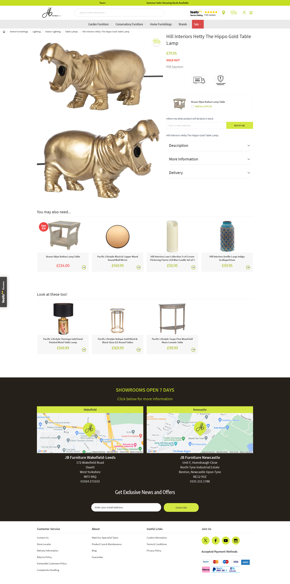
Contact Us (43, 537)
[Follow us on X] (206, 541)
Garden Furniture (98, 24)
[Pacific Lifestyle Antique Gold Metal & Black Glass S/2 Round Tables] (117, 319)
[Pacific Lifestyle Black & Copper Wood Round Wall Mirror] (117, 236)
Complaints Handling (48, 570)
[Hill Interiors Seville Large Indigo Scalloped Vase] (227, 236)
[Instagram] (236, 541)
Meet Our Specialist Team (105, 537)
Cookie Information (157, 537)
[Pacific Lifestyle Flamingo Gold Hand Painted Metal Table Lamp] (63, 319)
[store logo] (51, 12)
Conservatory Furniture (130, 24)
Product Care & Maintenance (107, 544)
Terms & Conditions (157, 544)
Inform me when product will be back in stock (189, 118)
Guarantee (97, 557)
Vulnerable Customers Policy (52, 563)
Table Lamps (71, 31)
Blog (94, 550)
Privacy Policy (154, 550)
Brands (183, 24)
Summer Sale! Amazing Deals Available (145, 2)
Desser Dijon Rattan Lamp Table (208, 101)
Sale (196, 24)
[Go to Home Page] (4, 31)
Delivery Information (47, 550)
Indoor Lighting (53, 31)
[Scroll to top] (281, 561)
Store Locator (44, 544)
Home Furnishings (161, 24)
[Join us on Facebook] (216, 541)
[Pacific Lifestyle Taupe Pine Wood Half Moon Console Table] (172, 319)
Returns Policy (44, 557)
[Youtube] (226, 541)
